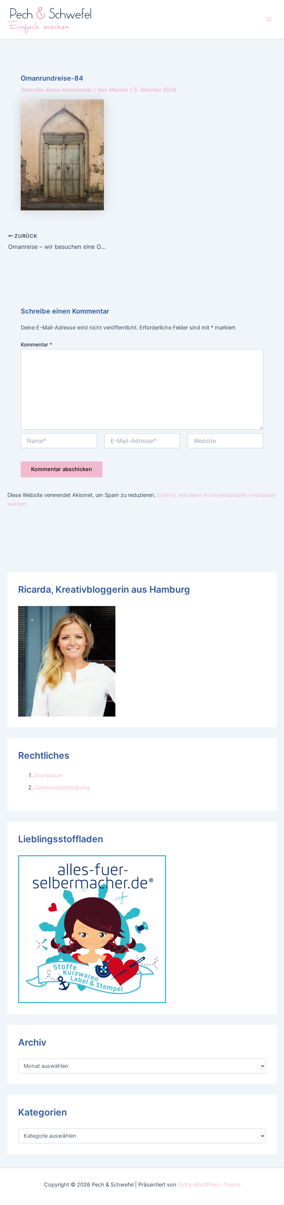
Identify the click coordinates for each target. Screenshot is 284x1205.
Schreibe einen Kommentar (56, 90)
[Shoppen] (92, 928)
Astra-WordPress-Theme (209, 1184)
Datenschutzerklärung (61, 787)
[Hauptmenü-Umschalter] (269, 19)
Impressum (48, 775)
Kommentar (36, 344)
